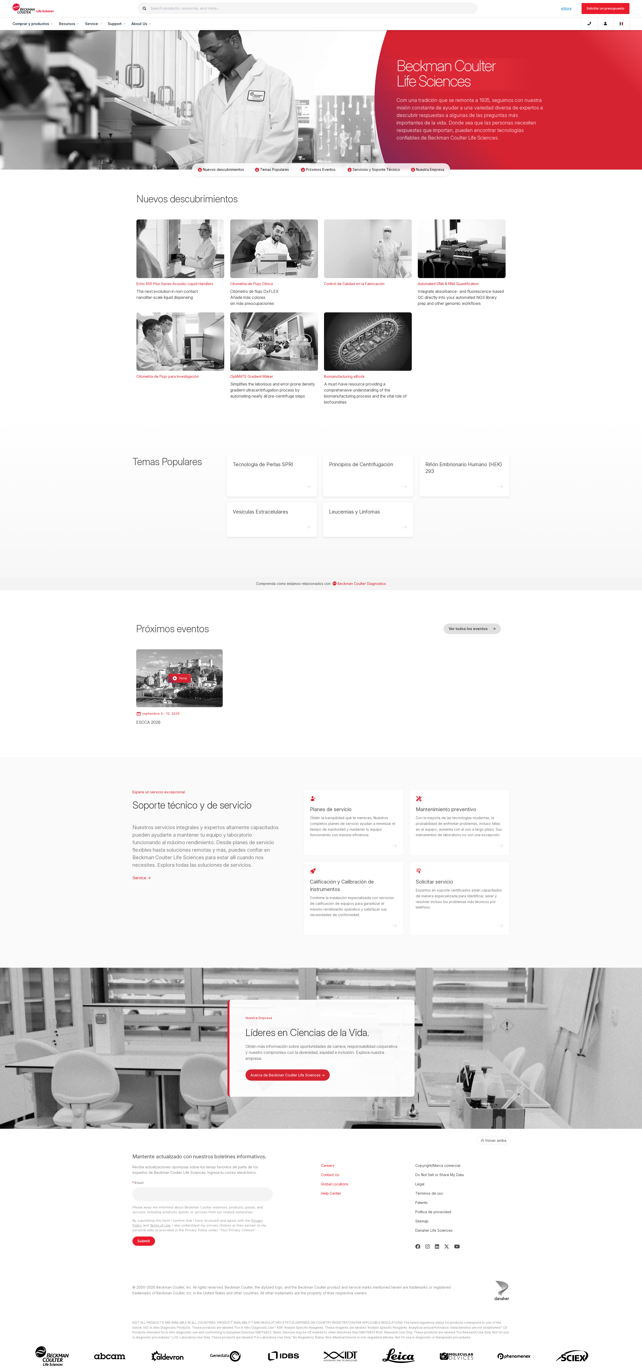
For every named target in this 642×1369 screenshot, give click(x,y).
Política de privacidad (433, 1212)
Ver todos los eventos (472, 629)
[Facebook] (417, 1246)
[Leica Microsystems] (398, 1356)
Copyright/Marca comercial (437, 1165)
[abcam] (109, 1356)
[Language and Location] (621, 23)
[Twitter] (446, 1246)
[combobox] (307, 8)
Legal (419, 1184)
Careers (327, 1165)
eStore (566, 8)
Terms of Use (160, 1225)
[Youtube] (457, 1246)
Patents (421, 1202)
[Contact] (589, 23)
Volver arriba (495, 1140)
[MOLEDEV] (456, 1356)
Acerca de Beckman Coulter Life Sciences (288, 1075)
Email (138, 1183)
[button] (144, 8)
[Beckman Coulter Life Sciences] (33, 8)
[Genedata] (225, 1356)
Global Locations (334, 1184)
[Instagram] (427, 1246)
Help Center (331, 1193)
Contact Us (330, 1175)
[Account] (605, 23)
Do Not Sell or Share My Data (439, 1175)
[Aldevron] (167, 1356)
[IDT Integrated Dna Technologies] (341, 1356)
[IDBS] (283, 1356)
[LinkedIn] (437, 1246)
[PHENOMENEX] (514, 1356)
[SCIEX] (572, 1356)
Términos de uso (429, 1193)
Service (141, 877)
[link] (179, 687)
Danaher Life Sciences (434, 1230)
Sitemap (422, 1221)
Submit (143, 1241)
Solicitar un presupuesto (605, 8)
